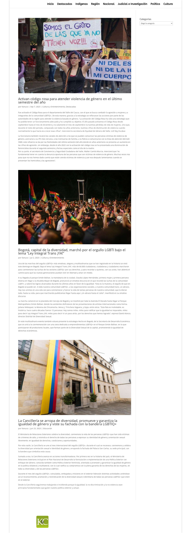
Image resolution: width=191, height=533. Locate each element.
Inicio (50, 4)
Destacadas (64, 4)
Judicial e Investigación (132, 4)
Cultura (168, 4)
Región (95, 4)
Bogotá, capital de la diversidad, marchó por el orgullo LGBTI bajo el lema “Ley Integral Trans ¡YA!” (72, 252)
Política (155, 4)
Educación (47, 428)
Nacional (108, 4)
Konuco (25, 106)
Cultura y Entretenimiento (53, 106)
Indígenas (81, 4)
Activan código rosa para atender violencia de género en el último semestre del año (70, 100)
